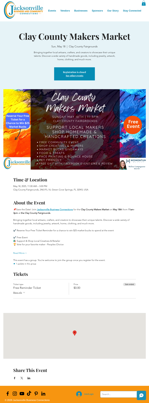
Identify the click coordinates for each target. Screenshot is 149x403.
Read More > (20, 253)
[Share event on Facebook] (14, 378)
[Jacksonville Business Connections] (7, 393)
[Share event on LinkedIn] (29, 378)
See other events (74, 75)
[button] (144, 3)
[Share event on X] (21, 378)
